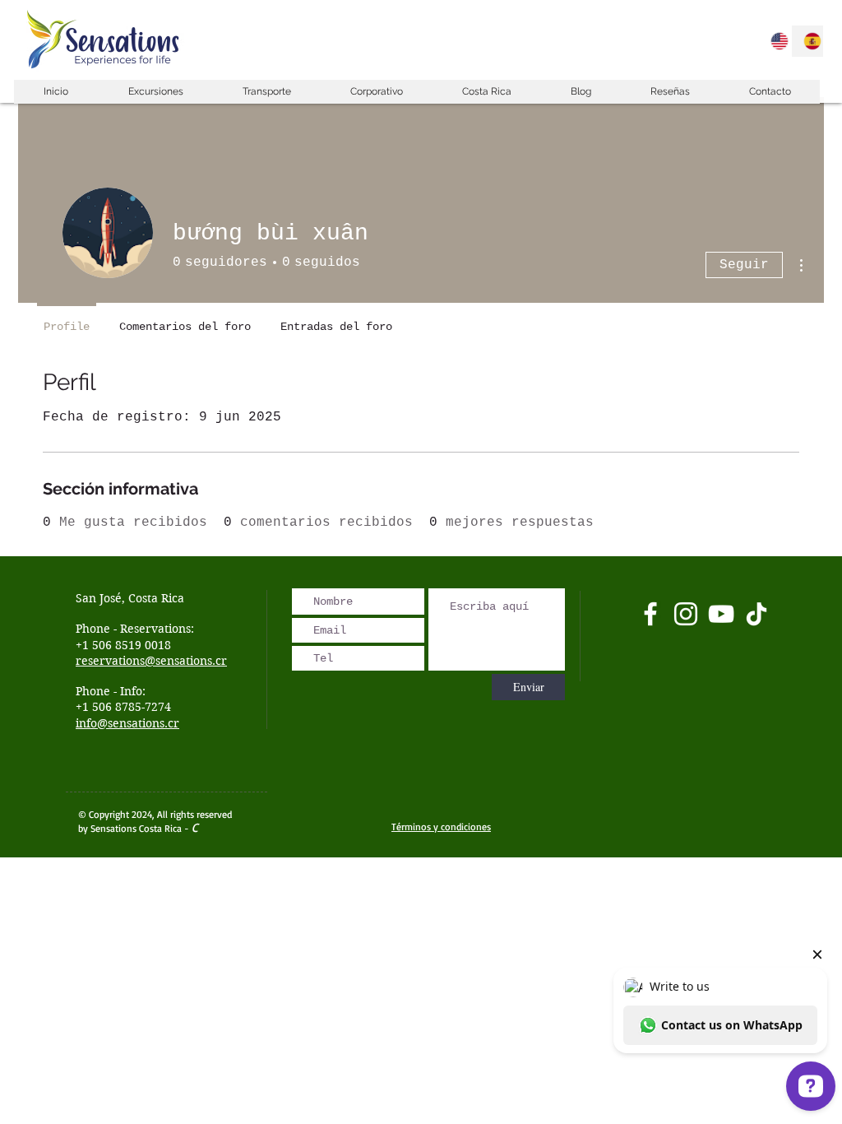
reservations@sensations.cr (151, 660)
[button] (155, 92)
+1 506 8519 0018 (123, 645)
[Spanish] (807, 41)
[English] (775, 41)
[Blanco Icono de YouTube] (721, 613)
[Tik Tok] (756, 613)
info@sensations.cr (127, 723)
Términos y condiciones (441, 826)
